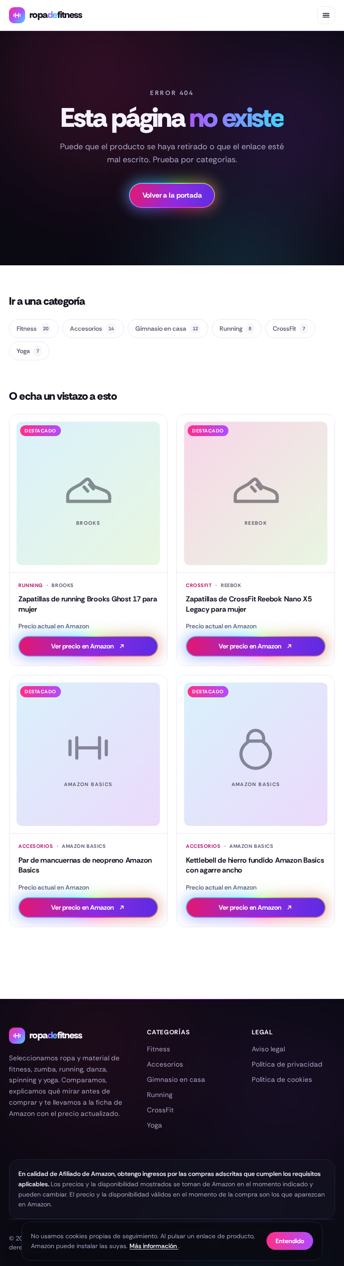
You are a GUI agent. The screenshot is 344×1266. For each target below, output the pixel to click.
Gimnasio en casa (166, 328)
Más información (153, 1246)
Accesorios (92, 328)
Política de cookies (282, 1079)
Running (235, 328)
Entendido (289, 1241)
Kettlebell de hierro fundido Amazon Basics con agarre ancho (255, 865)
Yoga (28, 351)
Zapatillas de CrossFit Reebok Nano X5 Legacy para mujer (249, 604)
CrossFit (289, 328)
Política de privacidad (287, 1064)
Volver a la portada (172, 195)
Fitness (32, 328)
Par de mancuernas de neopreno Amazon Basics (85, 865)
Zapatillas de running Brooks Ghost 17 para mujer (87, 604)
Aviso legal (268, 1049)
